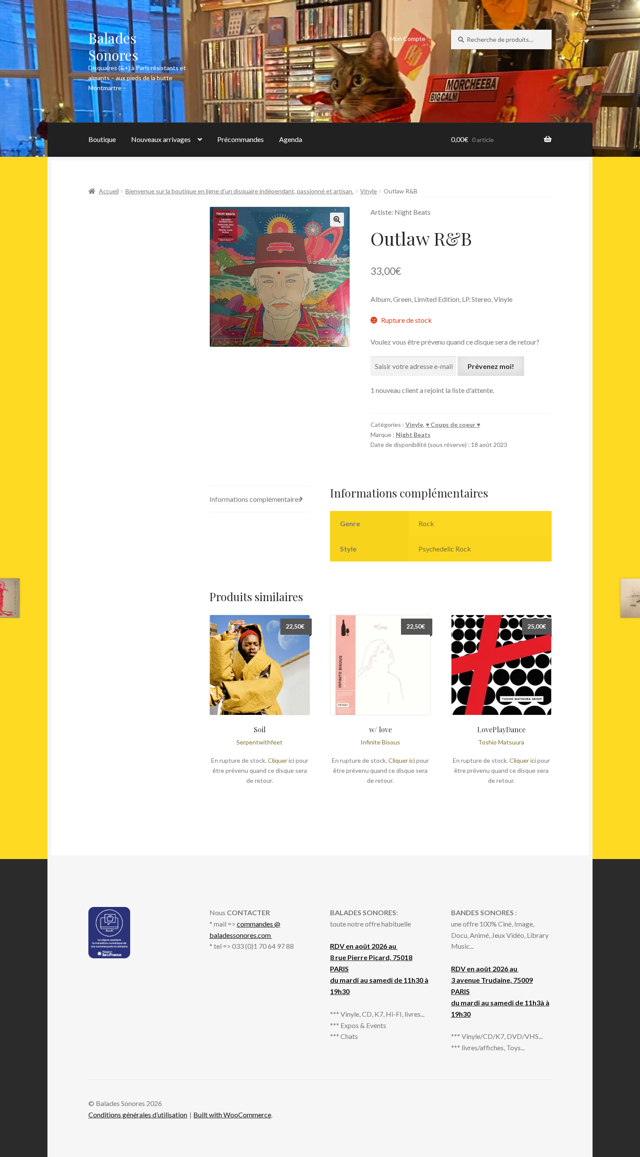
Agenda (290, 139)
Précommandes (240, 139)
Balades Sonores (113, 46)
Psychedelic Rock (444, 549)
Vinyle (368, 191)
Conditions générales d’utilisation (137, 1114)
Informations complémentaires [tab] (255, 499)
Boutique (102, 139)
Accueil (109, 191)
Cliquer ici (281, 760)
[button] (337, 220)
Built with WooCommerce (232, 1114)
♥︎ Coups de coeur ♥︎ (453, 424)
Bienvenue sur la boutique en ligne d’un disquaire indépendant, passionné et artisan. (239, 191)
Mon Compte (407, 38)
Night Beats (413, 434)
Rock (426, 523)
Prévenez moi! (491, 366)
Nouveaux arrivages (161, 139)
